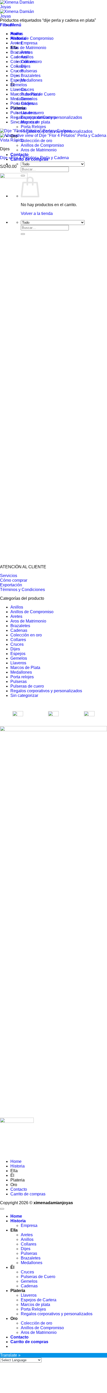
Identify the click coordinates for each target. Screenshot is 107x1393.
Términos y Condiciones (22, 589)
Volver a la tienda (37, 213)
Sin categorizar (24, 122)
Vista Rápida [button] (12, 140)
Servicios (8, 575)
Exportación (11, 585)
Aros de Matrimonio (39, 150)
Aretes (16, 43)
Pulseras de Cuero (38, 1276)
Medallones (31, 80)
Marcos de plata (35, 1304)
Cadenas (18, 57)
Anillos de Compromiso (42, 145)
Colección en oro (26, 61)
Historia (17, 1166)
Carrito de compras (27, 1194)
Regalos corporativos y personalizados (46, 117)
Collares (18, 66)
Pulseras (29, 71)
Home (16, 1161)
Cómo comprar (13, 580)
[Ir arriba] (2, 1209)
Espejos (17, 80)
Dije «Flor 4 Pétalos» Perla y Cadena (34, 157)
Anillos (16, 34)
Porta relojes (22, 103)
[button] (15, 25)
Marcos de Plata (25, 94)
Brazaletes (31, 75)
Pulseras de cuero (27, 113)
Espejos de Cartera (38, 1300)
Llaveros (18, 89)
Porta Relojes (33, 126)
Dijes (15, 75)
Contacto (19, 154)
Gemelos (18, 85)
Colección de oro (36, 140)
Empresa (29, 43)
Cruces (27, 89)
